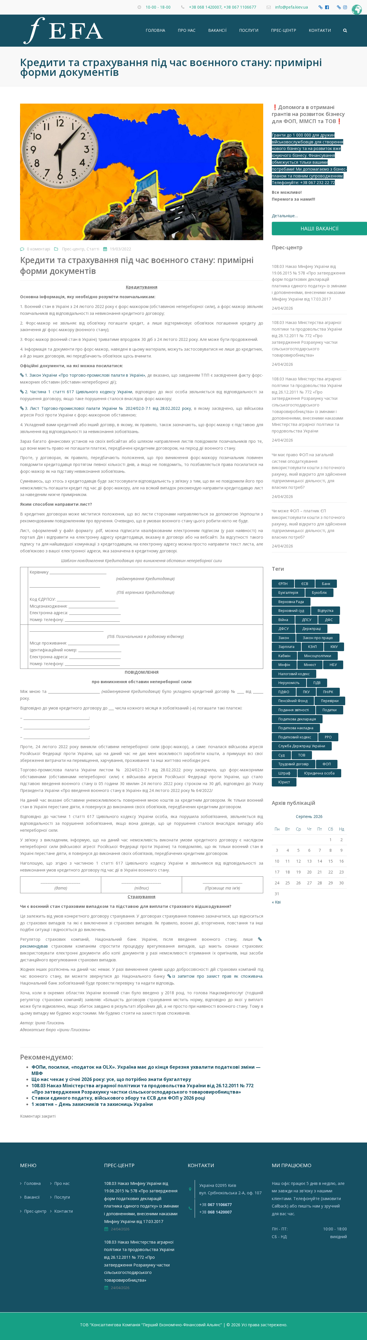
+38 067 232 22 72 (317, 182)
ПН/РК (328, 691)
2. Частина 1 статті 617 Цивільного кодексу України (78, 391)
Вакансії (217, 30)
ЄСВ (304, 583)
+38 (215, 1204)
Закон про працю (318, 637)
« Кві (276, 902)
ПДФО (283, 691)
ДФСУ (283, 628)
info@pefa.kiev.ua (291, 7)
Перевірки (330, 700)
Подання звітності (293, 709)
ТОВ (301, 755)
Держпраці (311, 628)
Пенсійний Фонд (292, 700)
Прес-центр (283, 30)
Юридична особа (319, 773)
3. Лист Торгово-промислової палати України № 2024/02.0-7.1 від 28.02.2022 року (108, 408)
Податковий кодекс (294, 737)
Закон (283, 637)
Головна (155, 30)
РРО (328, 737)
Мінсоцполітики (317, 655)
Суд (281, 755)
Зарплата (286, 646)
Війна (283, 619)
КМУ (334, 646)
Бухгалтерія (288, 592)
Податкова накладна (295, 728)
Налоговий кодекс (294, 673)
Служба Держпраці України (301, 746)
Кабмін (284, 655)
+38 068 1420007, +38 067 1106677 (222, 7)
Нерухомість (289, 682)
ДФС (329, 619)
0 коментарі (38, 249)
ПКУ (306, 691)
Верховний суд (291, 610)
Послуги (248, 30)
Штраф (284, 773)
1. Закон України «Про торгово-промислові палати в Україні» (85, 375)
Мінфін (284, 664)
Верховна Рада (291, 601)
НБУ (333, 664)
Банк (326, 583)
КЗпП (312, 646)
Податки (330, 709)
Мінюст (310, 664)
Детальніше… (285, 215)
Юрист (284, 782)
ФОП (327, 764)
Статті (93, 249)
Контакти (320, 30)
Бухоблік (319, 592)
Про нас (187, 30)
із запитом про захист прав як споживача (217, 976)
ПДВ (317, 682)
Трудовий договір (293, 764)
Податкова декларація (297, 719)
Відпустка (325, 610)
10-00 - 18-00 (158, 7)
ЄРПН (283, 583)
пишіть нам (309, 1206)
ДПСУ (306, 619)
